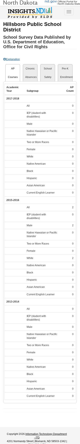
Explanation (13, 59)
